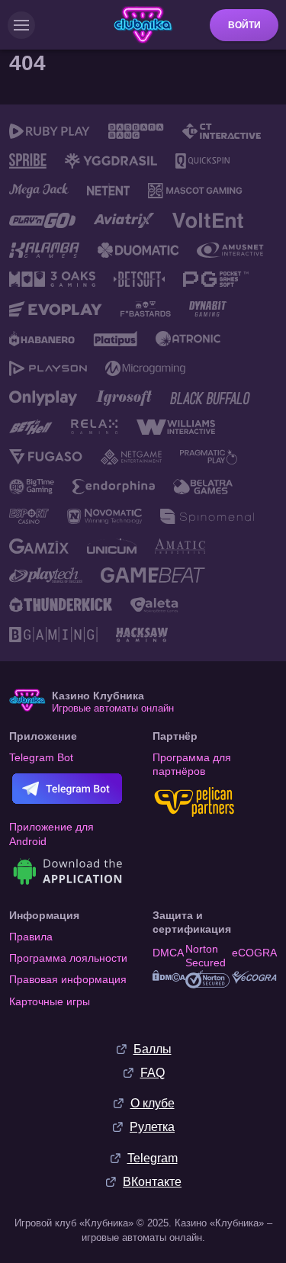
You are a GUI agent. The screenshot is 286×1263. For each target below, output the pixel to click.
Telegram (152, 1158)
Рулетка (152, 1126)
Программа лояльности (68, 958)
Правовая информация (68, 979)
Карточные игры (49, 1001)
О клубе (152, 1103)
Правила (31, 936)
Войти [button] (244, 25)
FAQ (152, 1072)
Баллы (152, 1049)
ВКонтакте (152, 1181)
